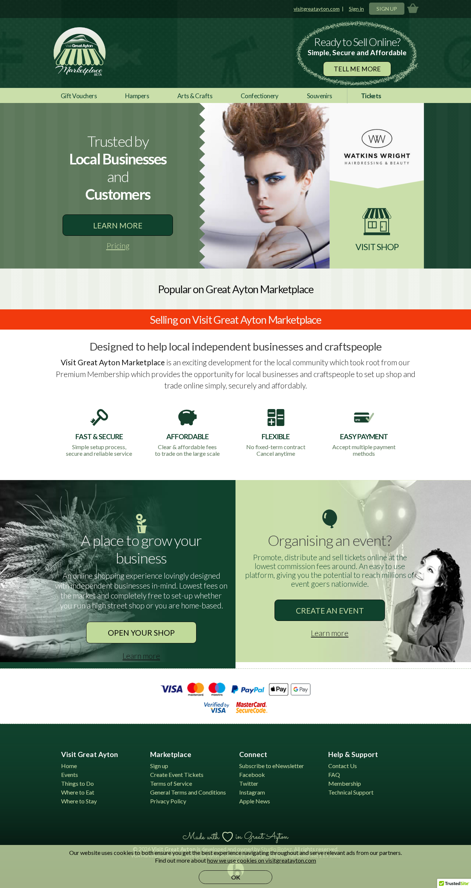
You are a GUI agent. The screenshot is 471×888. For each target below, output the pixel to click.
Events (69, 774)
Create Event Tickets (176, 774)
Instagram (252, 792)
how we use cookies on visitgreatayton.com (261, 860)
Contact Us (342, 765)
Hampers (137, 96)
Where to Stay (79, 801)
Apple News (254, 801)
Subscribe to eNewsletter (271, 765)
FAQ (334, 774)
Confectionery (260, 96)
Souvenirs (319, 96)
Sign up (159, 765)
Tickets (371, 96)
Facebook (252, 774)
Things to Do (77, 783)
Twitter (248, 783)
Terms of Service (171, 783)
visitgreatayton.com (317, 9)
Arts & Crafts (194, 96)
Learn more (117, 225)
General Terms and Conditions (188, 792)
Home (69, 765)
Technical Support (350, 792)
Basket (413, 8)
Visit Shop (377, 246)
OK (235, 877)
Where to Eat (77, 792)
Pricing (118, 245)
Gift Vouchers (79, 96)
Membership (344, 783)
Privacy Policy (168, 801)
